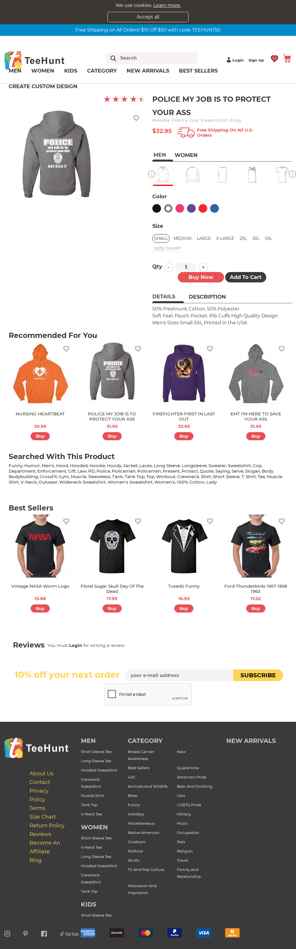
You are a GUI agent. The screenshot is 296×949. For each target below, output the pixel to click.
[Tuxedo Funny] (184, 546)
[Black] (156, 208)
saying (222, 471)
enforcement (51, 471)
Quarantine (188, 767)
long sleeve (167, 465)
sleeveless (99, 476)
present (171, 471)
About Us (41, 773)
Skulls (133, 860)
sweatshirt (239, 465)
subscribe (258, 675)
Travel (182, 860)
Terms (37, 808)
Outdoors (136, 841)
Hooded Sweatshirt (99, 770)
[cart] (287, 58)
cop (257, 465)
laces (145, 465)
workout (165, 476)
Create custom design (43, 86)
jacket (130, 465)
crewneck (188, 476)
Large (204, 238)
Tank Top (89, 804)
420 (131, 777)
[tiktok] (69, 933)
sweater (217, 465)
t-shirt (248, 476)
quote (207, 471)
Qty (157, 266)
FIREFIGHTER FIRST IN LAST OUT (184, 416)
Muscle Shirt (92, 795)
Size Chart (42, 817)
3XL (256, 238)
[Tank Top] (252, 174)
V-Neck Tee (91, 814)
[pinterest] (25, 933)
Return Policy (46, 825)
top (150, 476)
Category (102, 71)
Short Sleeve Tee (96, 751)
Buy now (200, 277)
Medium (182, 238)
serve (237, 471)
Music (182, 823)
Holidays (136, 814)
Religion (185, 851)
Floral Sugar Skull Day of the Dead (112, 588)
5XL (268, 238)
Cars (181, 795)
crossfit (48, 476)
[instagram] (7, 933)
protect (190, 471)
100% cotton (191, 482)
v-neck (29, 482)
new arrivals (251, 740)
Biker (133, 795)
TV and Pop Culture (146, 869)
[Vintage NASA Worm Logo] (40, 546)
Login (238, 60)
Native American (144, 832)
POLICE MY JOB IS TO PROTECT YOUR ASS (112, 416)
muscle (78, 476)
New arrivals (148, 71)
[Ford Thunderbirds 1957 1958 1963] (256, 546)
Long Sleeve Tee (96, 761)
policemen (149, 471)
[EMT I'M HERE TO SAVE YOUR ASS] (256, 373)
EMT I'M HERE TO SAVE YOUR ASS (255, 416)
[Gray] (168, 208)
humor (32, 465)
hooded (79, 465)
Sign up (256, 60)
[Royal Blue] (214, 208)
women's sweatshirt (130, 482)
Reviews (40, 834)
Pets (181, 841)
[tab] (168, 297)
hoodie (97, 465)
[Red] (203, 208)
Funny (134, 804)
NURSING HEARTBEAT (40, 414)
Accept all (148, 17)
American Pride (191, 777)
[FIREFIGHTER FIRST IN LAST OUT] (184, 373)
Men (15, 71)
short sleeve (226, 476)
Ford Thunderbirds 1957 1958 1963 (255, 588)
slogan (252, 471)
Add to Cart (246, 277)
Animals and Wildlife (148, 786)
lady (211, 482)
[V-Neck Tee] (282, 174)
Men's (48, 465)
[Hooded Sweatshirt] (163, 174)
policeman (124, 471)
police (103, 471)
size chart (167, 248)
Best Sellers (198, 71)
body (267, 471)
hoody (114, 465)
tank (117, 476)
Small (161, 238)
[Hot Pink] (179, 208)
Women (42, 71)
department (22, 471)
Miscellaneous (141, 823)
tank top (135, 476)
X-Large (225, 238)
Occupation (188, 832)
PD (91, 471)
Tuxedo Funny (183, 586)
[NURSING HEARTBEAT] (40, 373)
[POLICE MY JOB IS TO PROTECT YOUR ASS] (112, 373)
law (81, 471)
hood (62, 465)
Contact (39, 782)
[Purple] (191, 208)
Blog (35, 860)
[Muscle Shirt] (222, 174)
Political (135, 851)
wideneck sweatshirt (82, 482)
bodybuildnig (23, 476)
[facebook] (44, 933)
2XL (243, 238)
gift (72, 471)
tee (261, 476)
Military (184, 814)
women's (164, 482)
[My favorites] (275, 58)
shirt (206, 476)
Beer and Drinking (194, 786)
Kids (70, 71)
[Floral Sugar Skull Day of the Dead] (112, 546)
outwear (48, 482)
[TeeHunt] (42, 60)
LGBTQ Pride (189, 804)
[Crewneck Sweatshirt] (193, 174)
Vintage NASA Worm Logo (40, 586)
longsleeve (194, 465)
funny (16, 465)
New (181, 751)
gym (64, 476)
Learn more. (167, 5)
